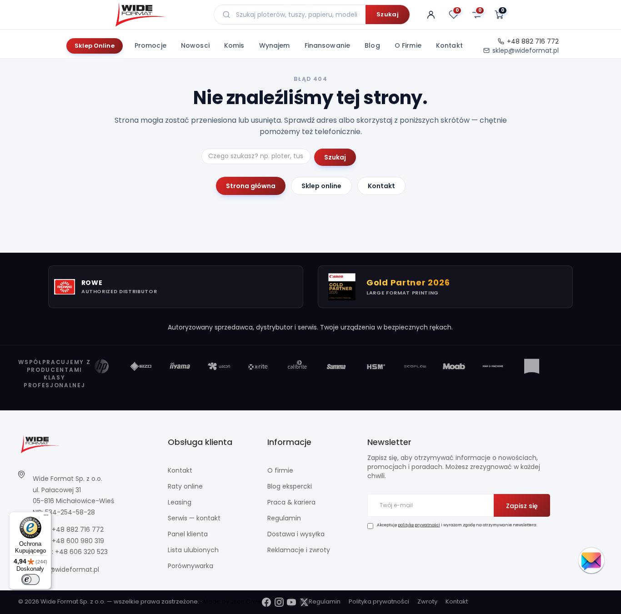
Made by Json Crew (232, 601)
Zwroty (427, 601)
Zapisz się (522, 505)
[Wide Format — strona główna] (157, 14)
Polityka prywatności (379, 601)
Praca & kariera (291, 502)
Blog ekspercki (289, 486)
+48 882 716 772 (533, 41)
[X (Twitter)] (304, 602)
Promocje (150, 45)
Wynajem (274, 45)
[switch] (30, 579)
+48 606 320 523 (81, 551)
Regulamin (284, 518)
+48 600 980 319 (78, 540)
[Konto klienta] (431, 15)
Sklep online (321, 185)
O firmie (408, 45)
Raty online (185, 486)
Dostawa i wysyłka (296, 534)
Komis (234, 45)
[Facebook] (266, 602)
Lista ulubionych (193, 549)
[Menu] (45, 517)
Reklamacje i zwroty (298, 549)
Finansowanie (328, 45)
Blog (372, 45)
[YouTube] (291, 602)
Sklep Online (95, 45)
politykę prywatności (419, 525)
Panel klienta (188, 534)
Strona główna (250, 185)
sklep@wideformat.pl (525, 50)
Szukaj (387, 14)
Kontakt (449, 45)
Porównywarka (190, 565)
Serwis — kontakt (194, 518)
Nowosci (195, 45)
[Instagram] (279, 602)
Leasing (179, 502)
